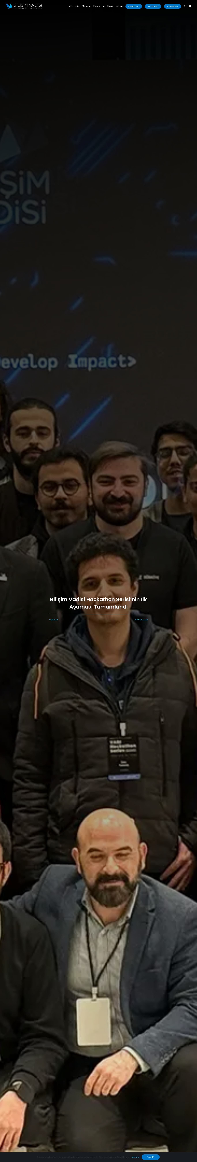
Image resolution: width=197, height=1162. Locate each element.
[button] (190, 6)
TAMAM (150, 1157)
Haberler (53, 619)
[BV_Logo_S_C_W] (24, 4)
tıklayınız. (135, 1157)
